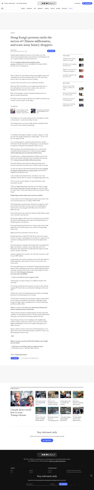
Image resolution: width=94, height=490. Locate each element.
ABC (12, 336)
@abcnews (23, 272)
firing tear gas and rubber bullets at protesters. (27, 160)
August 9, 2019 (33, 277)
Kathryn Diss (14, 50)
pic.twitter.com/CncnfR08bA (19, 274)
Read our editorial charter (57, 461)
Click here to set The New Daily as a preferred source (27, 346)
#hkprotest (30, 272)
